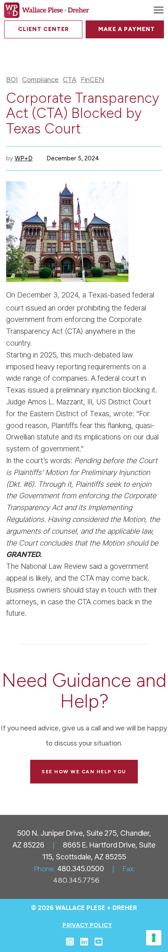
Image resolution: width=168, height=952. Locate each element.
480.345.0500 (80, 868)
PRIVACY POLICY (87, 925)
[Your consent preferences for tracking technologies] (153, 937)
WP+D (24, 158)
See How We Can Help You (84, 771)
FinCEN (92, 80)
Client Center (43, 29)
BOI (12, 80)
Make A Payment (126, 29)
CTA (70, 80)
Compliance (40, 80)
